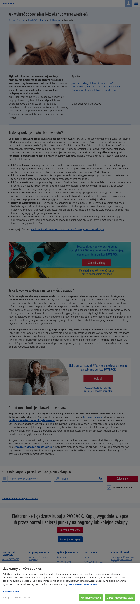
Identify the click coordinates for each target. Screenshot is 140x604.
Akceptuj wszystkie (91, 597)
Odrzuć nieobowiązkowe (120, 597)
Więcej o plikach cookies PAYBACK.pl (83, 584)
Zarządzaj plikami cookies (17, 597)
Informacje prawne (11, 591)
